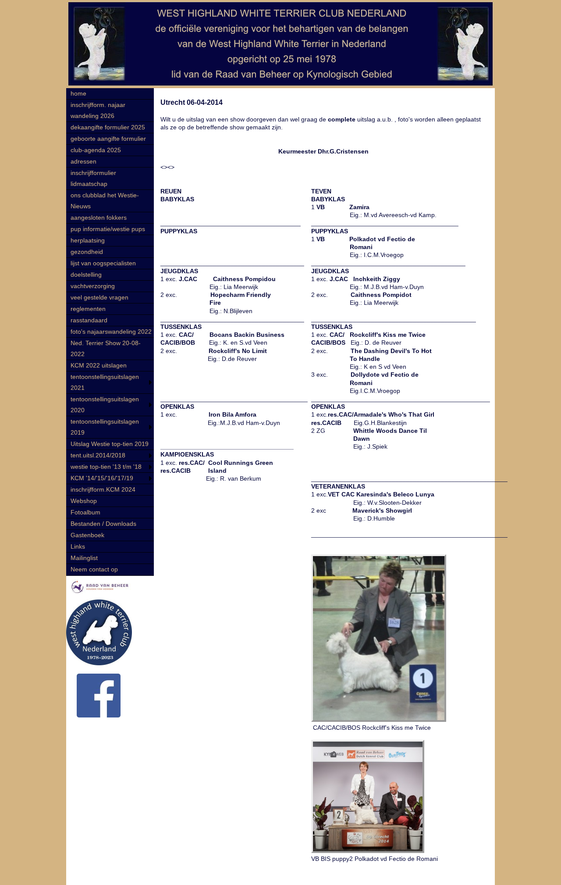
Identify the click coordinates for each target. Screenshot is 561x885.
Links (78, 546)
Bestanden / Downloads (103, 523)
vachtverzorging (93, 285)
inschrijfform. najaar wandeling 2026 (98, 110)
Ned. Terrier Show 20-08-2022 (106, 348)
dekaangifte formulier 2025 (108, 127)
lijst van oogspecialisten (103, 263)
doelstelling (86, 274)
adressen (83, 161)
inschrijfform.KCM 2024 (103, 489)
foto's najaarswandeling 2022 (111, 331)
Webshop (84, 500)
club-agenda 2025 (96, 149)
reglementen (88, 308)
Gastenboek (87, 535)
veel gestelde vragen (99, 297)
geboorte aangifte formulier (108, 138)
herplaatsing (88, 240)
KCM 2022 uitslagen (99, 365)
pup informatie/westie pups (108, 228)
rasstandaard (89, 320)
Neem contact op (94, 569)
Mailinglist (84, 557)
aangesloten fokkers (99, 217)
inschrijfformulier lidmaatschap (93, 178)
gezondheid (87, 251)
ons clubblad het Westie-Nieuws (105, 201)
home (78, 93)
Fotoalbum (85, 512)
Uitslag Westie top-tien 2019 (110, 443)
